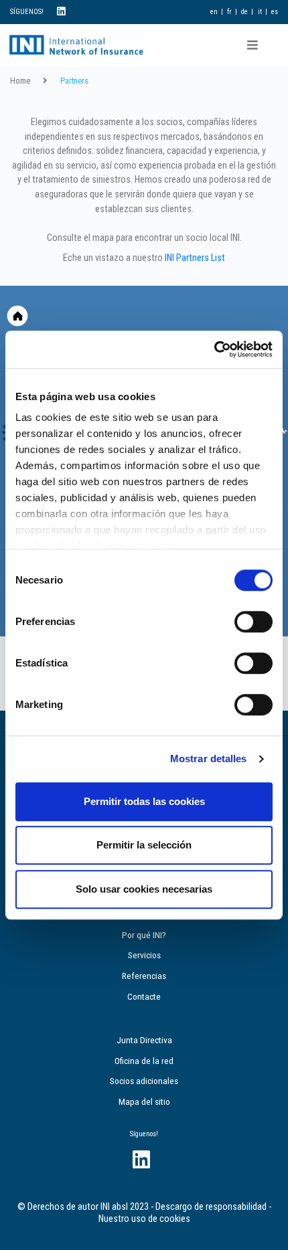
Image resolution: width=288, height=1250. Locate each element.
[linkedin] (61, 11)
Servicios (144, 955)
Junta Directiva (144, 1040)
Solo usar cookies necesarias (144, 889)
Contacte (144, 996)
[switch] (253, 621)
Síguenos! (144, 1134)
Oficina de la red (144, 1060)
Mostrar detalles (208, 758)
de (244, 11)
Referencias (144, 975)
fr (229, 11)
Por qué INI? (144, 934)
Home (20, 81)
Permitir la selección (144, 845)
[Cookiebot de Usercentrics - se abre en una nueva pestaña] (214, 349)
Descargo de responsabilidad (211, 1207)
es (274, 11)
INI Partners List (195, 258)
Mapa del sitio (144, 1101)
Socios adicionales (144, 1080)
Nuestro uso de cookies (144, 1219)
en (214, 11)
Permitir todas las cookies (144, 801)
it (260, 11)
